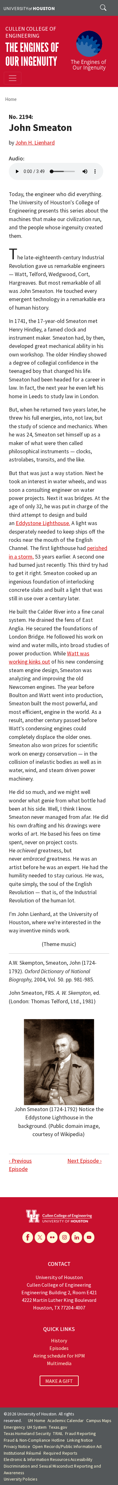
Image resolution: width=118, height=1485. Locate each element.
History (59, 1340)
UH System (37, 1427)
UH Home (36, 1420)
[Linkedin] (76, 1237)
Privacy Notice (17, 1446)
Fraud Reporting (80, 1433)
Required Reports (60, 1453)
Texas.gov (58, 1427)
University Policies (20, 1479)
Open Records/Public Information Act (67, 1446)
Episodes (59, 1348)
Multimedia (59, 1363)
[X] (40, 1237)
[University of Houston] (29, 8)
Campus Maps (98, 1420)
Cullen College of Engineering (30, 32)
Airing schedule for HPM (59, 1355)
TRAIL (58, 1433)
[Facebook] (27, 1237)
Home (11, 99)
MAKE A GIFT (59, 1380)
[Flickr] (52, 1237)
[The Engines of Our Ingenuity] (91, 48)
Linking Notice (80, 1440)
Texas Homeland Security (27, 1433)
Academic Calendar (66, 1420)
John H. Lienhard (35, 142)
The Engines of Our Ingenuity (32, 54)
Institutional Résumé (22, 1453)
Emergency (14, 1427)
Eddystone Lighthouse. (43, 523)
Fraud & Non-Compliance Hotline (34, 1440)
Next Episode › (84, 1160)
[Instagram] (64, 1237)
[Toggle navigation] (12, 78)
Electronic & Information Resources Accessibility (48, 1459)
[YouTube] (89, 1237)
